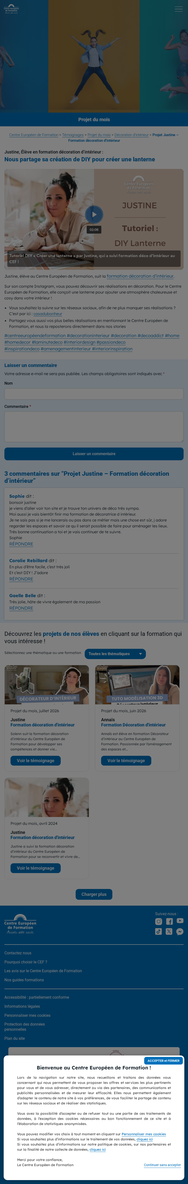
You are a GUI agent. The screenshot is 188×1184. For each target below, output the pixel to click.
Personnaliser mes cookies (144, 1134)
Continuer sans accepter (162, 1165)
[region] (94, 1117)
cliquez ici (145, 1139)
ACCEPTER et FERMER (163, 1061)
